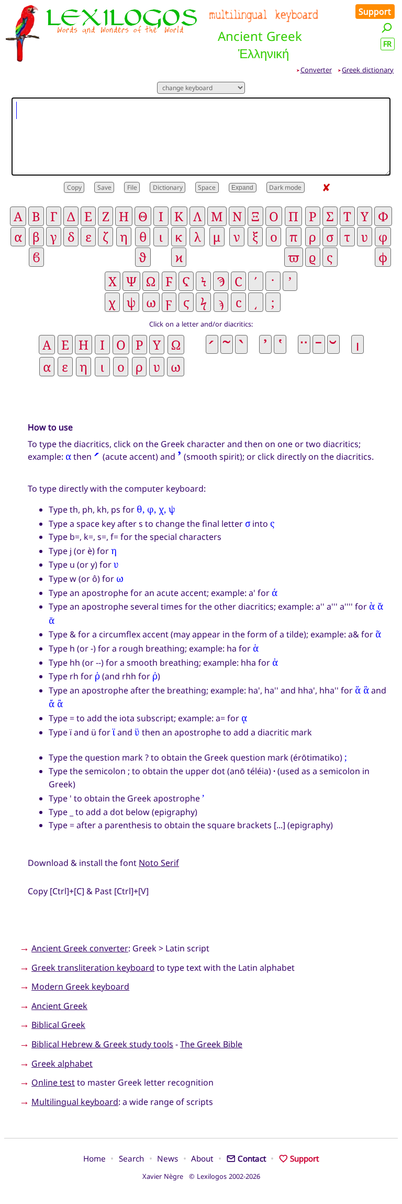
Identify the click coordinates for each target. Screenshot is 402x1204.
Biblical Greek (58, 1025)
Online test (53, 1082)
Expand (242, 187)
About (202, 1158)
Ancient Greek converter (79, 948)
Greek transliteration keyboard (92, 967)
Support (375, 11)
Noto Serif (159, 863)
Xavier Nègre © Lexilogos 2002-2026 (201, 1176)
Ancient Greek (59, 1006)
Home (94, 1158)
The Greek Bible (211, 1044)
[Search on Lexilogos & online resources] (387, 27)
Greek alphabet (62, 1063)
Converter (316, 69)
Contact (252, 1158)
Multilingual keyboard (74, 1102)
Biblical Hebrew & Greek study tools (102, 1044)
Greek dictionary (368, 69)
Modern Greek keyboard (80, 986)
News (167, 1158)
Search (131, 1158)
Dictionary (168, 187)
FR (387, 44)
